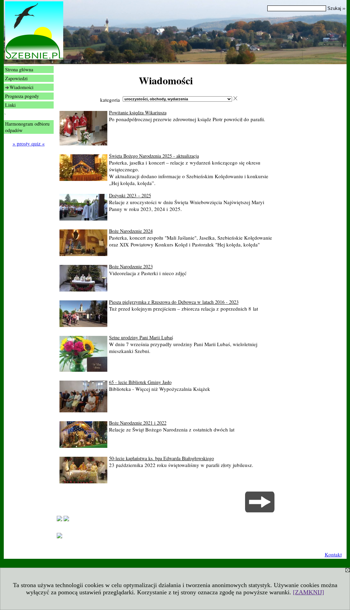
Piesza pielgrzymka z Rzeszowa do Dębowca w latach (174, 302)
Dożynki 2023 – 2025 (130, 195)
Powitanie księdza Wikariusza (137, 112)
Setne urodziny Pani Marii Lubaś (141, 337)
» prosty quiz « (29, 143)
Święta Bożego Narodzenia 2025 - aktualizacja (154, 156)
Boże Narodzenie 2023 (131, 266)
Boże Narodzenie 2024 (131, 231)
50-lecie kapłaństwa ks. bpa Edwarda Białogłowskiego (161, 458)
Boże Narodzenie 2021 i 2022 (137, 423)
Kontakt (333, 554)
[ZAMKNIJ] (308, 592)
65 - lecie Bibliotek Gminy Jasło (140, 382)
